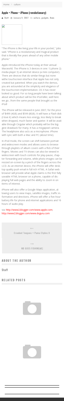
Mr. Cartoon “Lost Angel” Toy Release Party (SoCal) (32, 362)
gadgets (45, 17)
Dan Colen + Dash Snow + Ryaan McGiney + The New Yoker (32, 318)
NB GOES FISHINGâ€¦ (32, 248)
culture (37, 17)
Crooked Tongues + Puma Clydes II (32, 233)
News (52, 17)
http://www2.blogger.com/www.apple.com (29, 209)
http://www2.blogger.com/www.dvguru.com (26, 213)
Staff (6, 17)
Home (6, 4)
